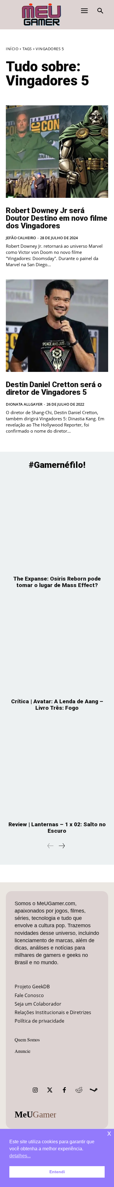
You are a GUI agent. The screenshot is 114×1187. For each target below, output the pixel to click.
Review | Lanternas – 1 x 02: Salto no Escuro (57, 827)
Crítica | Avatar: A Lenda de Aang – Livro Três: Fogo (57, 704)
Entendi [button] (57, 1171)
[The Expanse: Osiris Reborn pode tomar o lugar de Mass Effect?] (57, 523)
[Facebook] (64, 1090)
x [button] (109, 1133)
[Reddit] (79, 1090)
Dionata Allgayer (24, 404)
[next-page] (61, 846)
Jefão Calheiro (21, 237)
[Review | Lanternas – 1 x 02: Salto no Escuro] (57, 769)
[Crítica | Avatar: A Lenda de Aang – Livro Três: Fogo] (57, 646)
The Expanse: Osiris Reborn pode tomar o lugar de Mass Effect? (57, 582)
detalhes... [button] (20, 1155)
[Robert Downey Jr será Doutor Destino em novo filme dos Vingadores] (57, 151)
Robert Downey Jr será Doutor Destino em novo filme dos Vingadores (56, 218)
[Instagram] (35, 1090)
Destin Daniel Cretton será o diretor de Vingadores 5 (54, 388)
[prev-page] (50, 846)
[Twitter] (50, 1090)
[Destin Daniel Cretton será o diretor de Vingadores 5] (57, 325)
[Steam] (93, 1090)
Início (12, 48)
